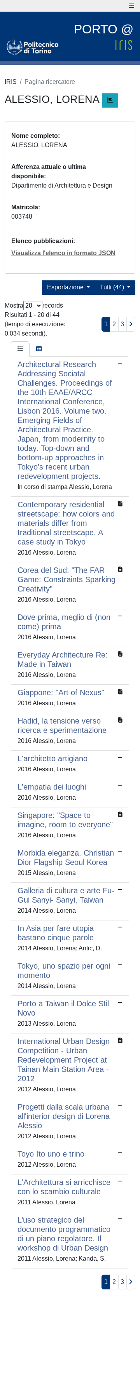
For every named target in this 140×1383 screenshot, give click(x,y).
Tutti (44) (113, 287)
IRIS (11, 81)
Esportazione (66, 287)
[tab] (20, 349)
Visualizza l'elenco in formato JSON (63, 253)
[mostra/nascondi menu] (131, 6)
